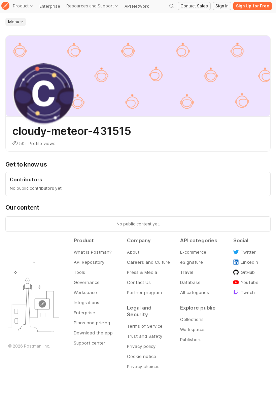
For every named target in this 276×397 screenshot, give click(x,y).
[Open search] (172, 6)
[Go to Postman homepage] (5, 6)
